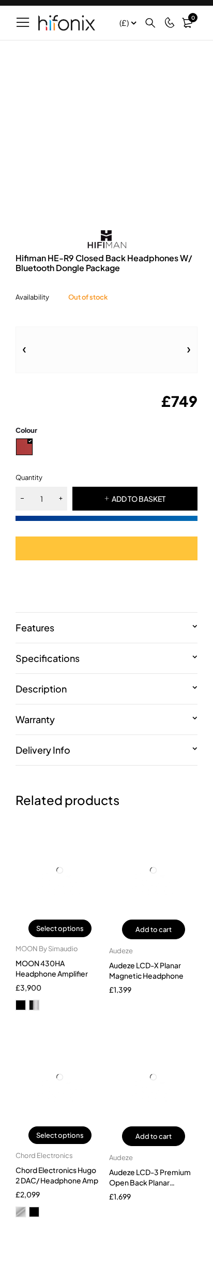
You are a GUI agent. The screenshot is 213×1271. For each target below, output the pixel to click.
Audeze (121, 951)
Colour (26, 430)
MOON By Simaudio (47, 948)
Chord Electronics (44, 1155)
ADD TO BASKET (138, 498)
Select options (60, 928)
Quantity (29, 477)
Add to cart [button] (153, 929)
